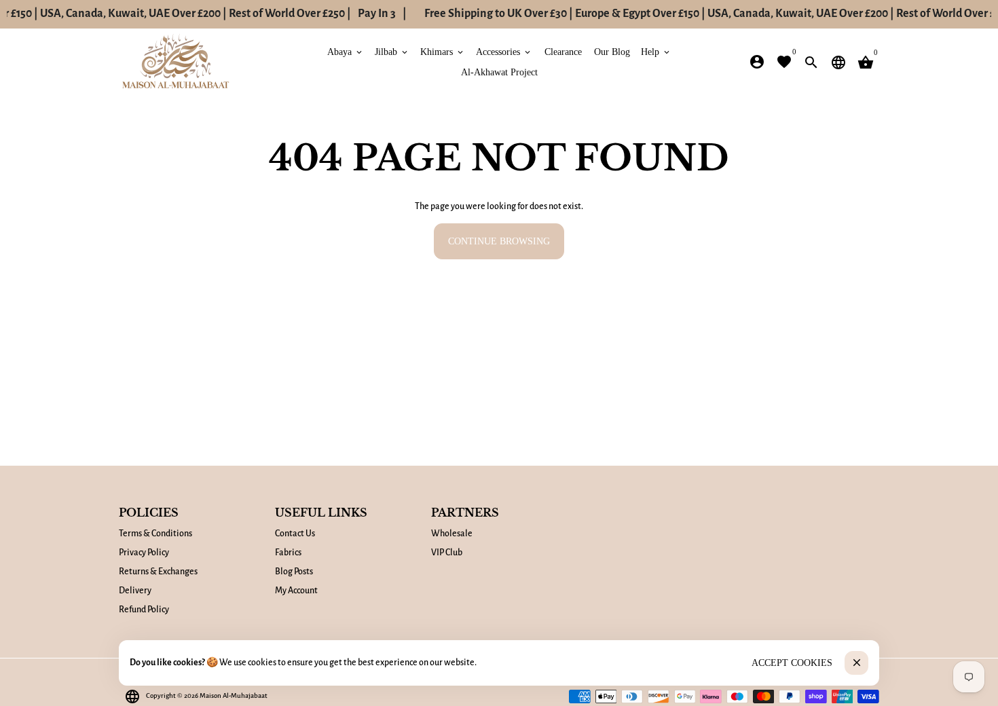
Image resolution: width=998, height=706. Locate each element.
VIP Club (446, 552)
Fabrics (288, 552)
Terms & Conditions (155, 533)
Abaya (345, 51)
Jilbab (392, 51)
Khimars (442, 51)
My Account (296, 590)
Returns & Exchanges (158, 571)
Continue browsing (499, 241)
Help (656, 51)
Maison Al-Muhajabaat (233, 695)
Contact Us (295, 533)
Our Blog (612, 51)
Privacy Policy (144, 552)
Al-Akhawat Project (499, 72)
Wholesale (452, 533)
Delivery (135, 590)
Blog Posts (294, 571)
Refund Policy (144, 609)
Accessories (504, 51)
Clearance (563, 51)
